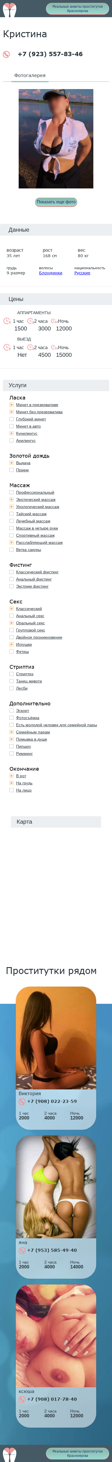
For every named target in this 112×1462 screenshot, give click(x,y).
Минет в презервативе (37, 404)
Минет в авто (28, 426)
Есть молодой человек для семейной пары (56, 725)
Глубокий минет (31, 419)
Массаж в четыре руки (37, 528)
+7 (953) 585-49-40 (51, 1250)
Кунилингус (26, 433)
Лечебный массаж (33, 521)
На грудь (24, 783)
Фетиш (22, 651)
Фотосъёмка (27, 717)
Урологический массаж (37, 506)
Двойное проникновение (39, 637)
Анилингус (26, 440)
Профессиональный (35, 492)
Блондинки (50, 272)
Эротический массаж (35, 499)
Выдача (23, 463)
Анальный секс (30, 615)
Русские (82, 272)
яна (23, 1242)
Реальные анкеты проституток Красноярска (78, 9)
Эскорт (22, 710)
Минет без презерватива (39, 412)
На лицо (24, 790)
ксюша (26, 1391)
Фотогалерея (30, 75)
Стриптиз (24, 674)
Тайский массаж (31, 513)
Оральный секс (30, 623)
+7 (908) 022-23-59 (51, 1101)
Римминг (24, 753)
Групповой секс (30, 630)
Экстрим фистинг (32, 586)
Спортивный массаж (35, 535)
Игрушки (24, 644)
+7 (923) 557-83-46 (49, 53)
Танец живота (29, 681)
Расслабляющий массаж (39, 542)
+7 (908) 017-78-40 (51, 1399)
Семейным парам (33, 732)
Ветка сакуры (28, 549)
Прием (22, 470)
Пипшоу (23, 746)
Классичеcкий (29, 608)
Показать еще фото (56, 201)
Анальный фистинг (34, 579)
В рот (21, 776)
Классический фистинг (37, 572)
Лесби (22, 688)
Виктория (30, 1093)
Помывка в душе (31, 739)
